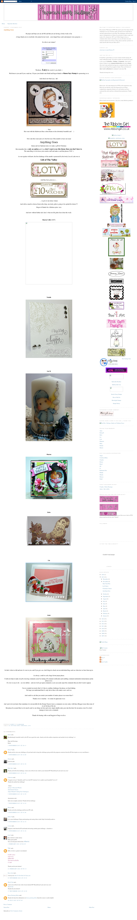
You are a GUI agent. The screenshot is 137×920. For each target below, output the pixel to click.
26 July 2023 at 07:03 (15, 900)
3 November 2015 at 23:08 (17, 755)
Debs (101, 435)
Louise (9, 826)
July (104, 601)
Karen (9, 734)
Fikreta (9, 759)
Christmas (24, 725)
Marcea (101, 477)
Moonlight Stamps (116, 400)
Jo (100, 468)
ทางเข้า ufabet (11, 855)
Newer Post (6, 907)
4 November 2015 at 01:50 (17, 764)
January (105, 616)
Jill (100, 466)
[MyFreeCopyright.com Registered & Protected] (112, 80)
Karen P (10, 750)
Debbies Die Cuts (116, 384)
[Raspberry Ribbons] (116, 391)
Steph (101, 479)
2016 (103, 574)
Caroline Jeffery (104, 458)
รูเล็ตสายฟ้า (11, 858)
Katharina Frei (103, 470)
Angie (101, 455)
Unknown (10, 777)
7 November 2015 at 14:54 (17, 803)
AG (9, 725)
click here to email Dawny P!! (107, 50)
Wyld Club (10, 882)
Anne (101, 431)
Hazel (101, 464)
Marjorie (102, 441)
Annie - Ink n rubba (104, 489)
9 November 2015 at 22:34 (17, 821)
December (105, 579)
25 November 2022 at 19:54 (17, 878)
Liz (100, 437)
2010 (103, 628)
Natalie (101, 445)
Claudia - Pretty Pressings (106, 487)
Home (3, 23)
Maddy (101, 472)
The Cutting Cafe (126, 359)
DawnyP (102, 433)
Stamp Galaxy (116, 403)
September (106, 596)
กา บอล (10, 862)
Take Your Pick (106, 583)
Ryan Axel (10, 873)
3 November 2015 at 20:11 (17, 745)
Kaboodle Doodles (116, 381)
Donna (101, 462)
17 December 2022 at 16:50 (17, 891)
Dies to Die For (116, 397)
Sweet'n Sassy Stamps (116, 394)
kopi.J (9, 835)
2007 (103, 636)
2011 (103, 626)
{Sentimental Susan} (13, 789)
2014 (103, 619)
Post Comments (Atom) (16, 911)
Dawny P (102, 657)
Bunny (9, 807)
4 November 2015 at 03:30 (17, 773)
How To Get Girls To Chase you (22, 875)
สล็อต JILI (26, 841)
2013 (103, 621)
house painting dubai (31, 898)
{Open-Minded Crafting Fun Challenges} (18, 791)
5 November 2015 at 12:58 (17, 794)
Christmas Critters (107, 588)
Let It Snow (105, 586)
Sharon (101, 448)
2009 (103, 631)
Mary (101, 443)
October (105, 594)
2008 (103, 633)
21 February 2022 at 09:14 (17, 869)
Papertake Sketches (12, 23)
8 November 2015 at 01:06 (17, 812)
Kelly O (10, 817)
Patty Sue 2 (11, 768)
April (104, 608)
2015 (103, 577)
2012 (103, 624)
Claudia (102, 460)
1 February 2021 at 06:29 (17, 844)
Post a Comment (8, 904)
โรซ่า (9, 848)
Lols (101, 439)
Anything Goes (15, 725)
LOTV (29, 725)
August (105, 599)
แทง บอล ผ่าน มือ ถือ (13, 860)
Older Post (91, 907)
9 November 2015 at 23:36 (17, 831)
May (104, 606)
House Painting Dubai (13, 895)
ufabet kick (11, 856)
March (105, 611)
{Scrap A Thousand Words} (15, 787)
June (104, 604)
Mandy (101, 475)
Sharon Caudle (104, 662)
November (105, 581)
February (105, 613)
